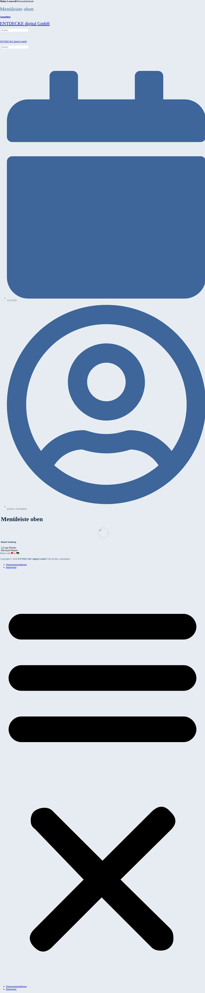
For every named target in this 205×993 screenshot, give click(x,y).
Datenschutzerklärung (16, 564)
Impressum (11, 567)
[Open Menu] (1, 19)
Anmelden (5, 17)
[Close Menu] (1, 44)
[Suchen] (1, 27)
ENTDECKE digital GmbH (25, 23)
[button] (102, 777)
